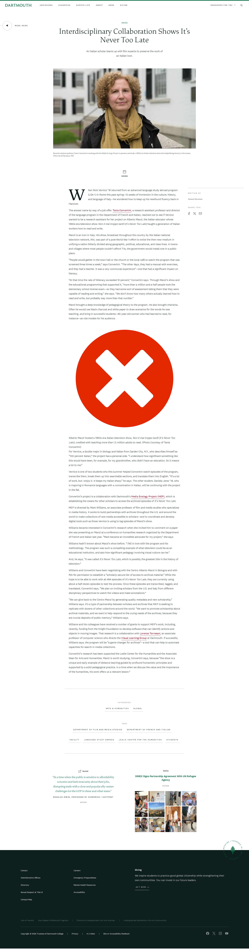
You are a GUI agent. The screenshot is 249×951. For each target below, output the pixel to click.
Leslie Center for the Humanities (140, 740)
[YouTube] (226, 934)
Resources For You (222, 5)
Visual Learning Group (134, 638)
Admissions (46, 5)
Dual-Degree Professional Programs (53, 920)
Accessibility (79, 892)
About (99, 5)
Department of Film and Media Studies (97, 730)
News (111, 5)
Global (137, 709)
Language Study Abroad (99, 740)
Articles (124, 23)
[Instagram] (220, 934)
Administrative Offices (30, 877)
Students (172, 740)
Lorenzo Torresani (150, 633)
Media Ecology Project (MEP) (147, 496)
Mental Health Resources (85, 885)
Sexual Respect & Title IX (32, 892)
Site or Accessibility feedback (116, 933)
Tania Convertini (122, 210)
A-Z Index (91, 933)
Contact (24, 870)
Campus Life (83, 5)
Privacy (75, 933)
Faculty (74, 740)
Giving (123, 5)
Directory (25, 885)
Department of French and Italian (149, 730)
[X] (214, 934)
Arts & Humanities (117, 709)
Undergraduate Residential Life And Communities (145, 920)
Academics (64, 5)
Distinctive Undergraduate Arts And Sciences (96, 920)
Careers (77, 870)
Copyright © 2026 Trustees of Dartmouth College (42, 933)
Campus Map (26, 899)
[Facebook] (207, 934)
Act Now (141, 887)
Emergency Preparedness (85, 877)
